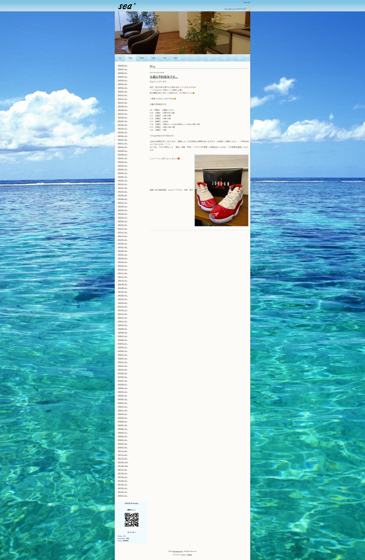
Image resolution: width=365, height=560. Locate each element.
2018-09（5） (123, 418)
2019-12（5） (123, 362)
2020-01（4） (123, 358)
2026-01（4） (123, 91)
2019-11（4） (123, 366)
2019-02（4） (123, 399)
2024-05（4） (123, 165)
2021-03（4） (123, 306)
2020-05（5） (123, 343)
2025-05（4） (123, 121)
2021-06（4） (123, 295)
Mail (175, 58)
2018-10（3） (123, 414)
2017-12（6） (123, 451)
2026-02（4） (123, 88)
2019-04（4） (123, 392)
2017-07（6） (123, 469)
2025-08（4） (123, 110)
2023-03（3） (123, 217)
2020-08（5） (123, 332)
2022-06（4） (123, 251)
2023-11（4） (123, 188)
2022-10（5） (123, 236)
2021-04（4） (123, 303)
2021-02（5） (123, 310)
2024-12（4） (123, 139)
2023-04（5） (123, 214)
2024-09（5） (123, 151)
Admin (189, 554)
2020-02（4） (123, 355)
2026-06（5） (123, 73)
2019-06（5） (123, 384)
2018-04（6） (123, 436)
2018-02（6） (123, 443)
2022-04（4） (123, 258)
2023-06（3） (123, 206)
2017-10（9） (123, 458)
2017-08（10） (123, 466)
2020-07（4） (123, 336)
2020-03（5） (123, 351)
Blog (130, 58)
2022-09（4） (123, 240)
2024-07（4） (123, 158)
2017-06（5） (123, 473)
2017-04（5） (123, 481)
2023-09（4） (123, 195)
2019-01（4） (123, 403)
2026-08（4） (123, 65)
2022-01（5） (123, 269)
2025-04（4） (123, 125)
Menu (142, 58)
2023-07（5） (123, 202)
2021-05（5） (123, 299)
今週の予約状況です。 (164, 76)
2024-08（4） (123, 154)
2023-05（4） (123, 210)
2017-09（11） (123, 462)
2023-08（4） (123, 199)
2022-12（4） (123, 228)
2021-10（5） (123, 280)
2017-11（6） (123, 455)
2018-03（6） (123, 440)
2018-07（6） (123, 425)
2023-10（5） (123, 191)
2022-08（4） (123, 243)
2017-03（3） (123, 484)
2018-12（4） (123, 406)
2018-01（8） (123, 447)
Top (120, 58)
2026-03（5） (123, 84)
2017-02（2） (123, 488)
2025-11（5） (123, 99)
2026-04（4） (123, 80)
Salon (153, 58)
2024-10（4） (123, 147)
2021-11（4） (123, 277)
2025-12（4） (123, 95)
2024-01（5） (123, 180)
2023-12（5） (123, 184)
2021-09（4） (123, 284)
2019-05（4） (123, 388)
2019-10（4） (123, 369)
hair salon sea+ (178, 551)
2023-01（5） (123, 225)
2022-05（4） (123, 254)
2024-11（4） (123, 143)
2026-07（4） (123, 69)
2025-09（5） (123, 106)
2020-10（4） (123, 325)
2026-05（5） (123, 76)
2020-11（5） (123, 321)
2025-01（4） (123, 136)
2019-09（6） (123, 373)
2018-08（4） (123, 421)
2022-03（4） (123, 262)
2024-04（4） (123, 169)
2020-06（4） (123, 340)
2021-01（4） (123, 314)
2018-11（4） (123, 410)
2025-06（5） (123, 117)
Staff (164, 58)
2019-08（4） (123, 377)
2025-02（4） (123, 132)
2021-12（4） (123, 273)
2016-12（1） (123, 495)
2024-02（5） (123, 177)
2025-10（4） (123, 102)
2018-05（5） (123, 432)
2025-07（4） (123, 114)
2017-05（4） (123, 477)
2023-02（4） (123, 221)
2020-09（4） (123, 329)
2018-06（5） (123, 429)
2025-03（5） (123, 128)
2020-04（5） (123, 347)
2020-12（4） (123, 317)
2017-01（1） (123, 492)
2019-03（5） (123, 395)
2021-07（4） (123, 291)
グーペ (183, 554)
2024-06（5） (123, 162)
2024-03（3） (123, 173)
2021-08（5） (123, 288)
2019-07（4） (123, 380)
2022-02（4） (123, 266)
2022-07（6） (123, 247)
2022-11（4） (123, 232)
